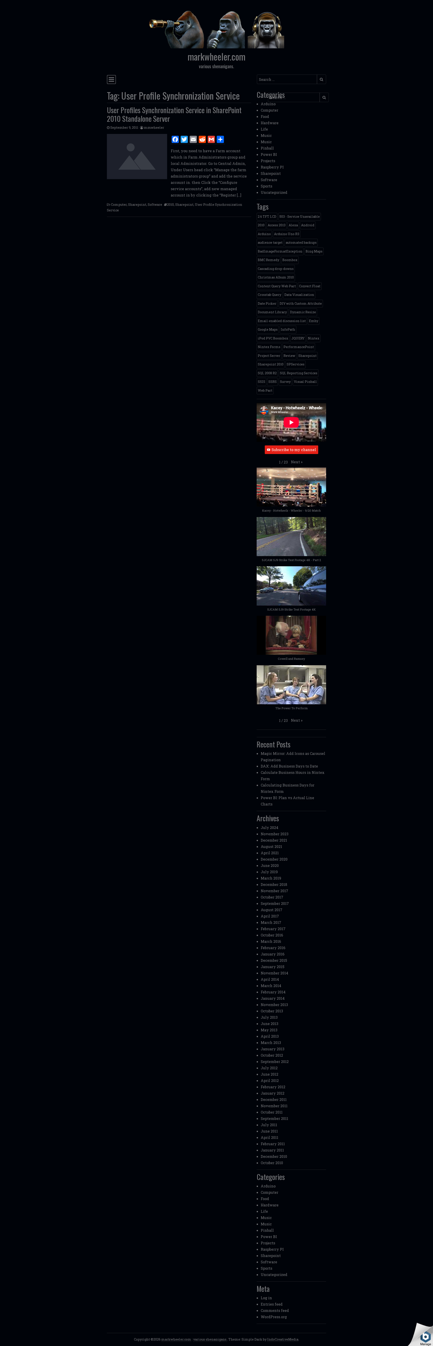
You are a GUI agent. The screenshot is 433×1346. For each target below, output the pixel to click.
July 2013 (269, 1017)
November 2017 (274, 890)
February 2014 (273, 992)
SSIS (261, 381)
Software (155, 204)
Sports (266, 186)
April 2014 (270, 979)
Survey (285, 381)
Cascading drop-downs (276, 269)
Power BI (269, 154)
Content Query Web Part (277, 286)
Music (266, 135)
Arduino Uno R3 (286, 234)
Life (264, 129)
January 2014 (273, 998)
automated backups (301, 242)
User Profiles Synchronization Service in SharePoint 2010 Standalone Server (174, 114)
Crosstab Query (269, 295)
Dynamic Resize (303, 312)
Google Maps (268, 329)
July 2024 (269, 827)
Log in (266, 1297)
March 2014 (271, 985)
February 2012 (273, 1086)
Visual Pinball (305, 381)
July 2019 (269, 871)
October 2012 (272, 1055)
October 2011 (272, 1112)
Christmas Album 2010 (276, 277)
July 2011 (269, 1124)
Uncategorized (274, 192)
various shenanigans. (210, 1339)
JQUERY (298, 338)
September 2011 (274, 1118)
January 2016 (272, 954)
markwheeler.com (216, 56)
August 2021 (271, 846)
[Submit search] (321, 79)
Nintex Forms (269, 347)
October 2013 (272, 1011)
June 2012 (269, 1074)
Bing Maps (314, 251)
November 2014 (274, 973)
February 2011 (273, 1143)
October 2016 (272, 935)
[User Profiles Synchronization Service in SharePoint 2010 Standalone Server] (137, 156)
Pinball (267, 148)
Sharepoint (137, 204)
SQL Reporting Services (298, 373)
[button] (297, 462)
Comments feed (275, 1310)
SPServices (295, 364)
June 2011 (269, 1131)
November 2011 (274, 1105)
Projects (268, 160)
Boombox (289, 260)
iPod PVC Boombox (273, 338)
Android (307, 225)
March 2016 (271, 941)
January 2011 (272, 1150)
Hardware (270, 122)
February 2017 (273, 928)
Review (289, 355)
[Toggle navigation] (111, 79)
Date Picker (267, 303)
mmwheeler (154, 127)
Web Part (265, 390)
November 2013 (274, 1004)
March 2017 (271, 922)
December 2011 (274, 1099)
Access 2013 (277, 225)
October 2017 (272, 897)
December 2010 (274, 1156)
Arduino (268, 103)
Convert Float (309, 286)
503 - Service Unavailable (299, 216)
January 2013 (272, 1048)
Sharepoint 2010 (270, 364)
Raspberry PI (272, 167)
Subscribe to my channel (294, 449)
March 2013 (271, 1042)
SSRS (272, 381)
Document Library (272, 312)
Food (265, 116)
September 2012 (275, 1061)
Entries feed (272, 1304)
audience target (270, 242)
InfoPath (288, 329)
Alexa (293, 225)
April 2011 (269, 1137)
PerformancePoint (298, 347)
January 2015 (272, 966)
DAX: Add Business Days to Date (289, 766)
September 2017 (275, 903)
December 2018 (274, 884)
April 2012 (270, 1080)
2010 (170, 204)
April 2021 (270, 852)
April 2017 (270, 916)
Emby (313, 321)
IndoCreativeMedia (282, 1339)
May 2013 (269, 1030)
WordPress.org (274, 1316)
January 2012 (272, 1093)
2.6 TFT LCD (267, 216)
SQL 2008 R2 (267, 373)
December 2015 (274, 960)
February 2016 (273, 947)
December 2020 (274, 859)
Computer (119, 204)
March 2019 (271, 878)
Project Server (269, 355)
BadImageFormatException (280, 251)
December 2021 (274, 840)
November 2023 (274, 833)
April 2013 (270, 1036)
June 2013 (269, 1023)
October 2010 (272, 1162)
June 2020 (270, 865)
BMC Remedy (268, 260)
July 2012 (269, 1067)
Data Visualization (299, 295)
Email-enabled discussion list (282, 321)
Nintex (313, 338)
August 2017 (271, 909)
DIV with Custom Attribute (301, 303)
